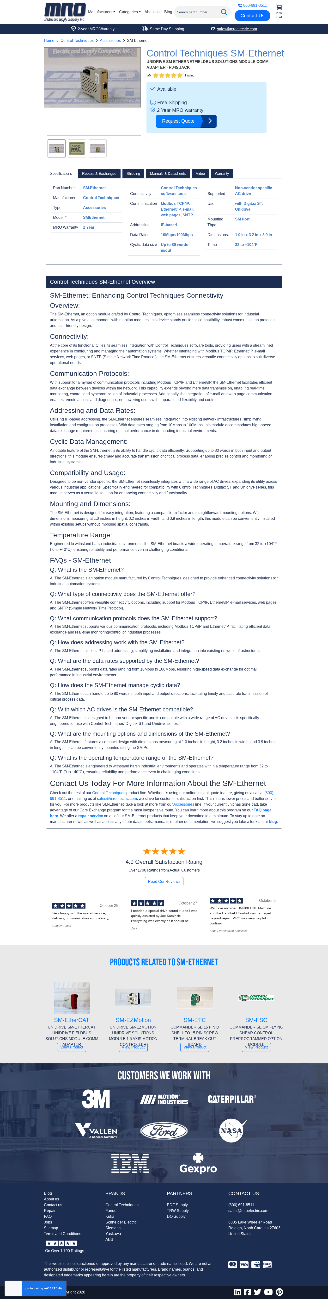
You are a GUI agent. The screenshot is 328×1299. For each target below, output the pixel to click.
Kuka (109, 1216)
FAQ (48, 1216)
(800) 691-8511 (241, 1205)
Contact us (53, 1205)
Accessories (110, 40)
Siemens (113, 1228)
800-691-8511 (255, 5)
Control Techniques (77, 40)
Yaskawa (113, 1234)
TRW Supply (178, 1211)
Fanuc (110, 1211)
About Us (152, 12)
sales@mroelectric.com (117, 799)
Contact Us (252, 15)
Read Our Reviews (164, 881)
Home (49, 40)
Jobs (48, 1222)
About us (51, 1199)
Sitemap (51, 1228)
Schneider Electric (121, 1222)
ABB (109, 1239)
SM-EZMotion (133, 1020)
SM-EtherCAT (71, 1020)
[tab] (61, 173)
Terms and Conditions (62, 1234)
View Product (71, 1047)
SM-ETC (195, 1020)
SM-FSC (256, 1020)
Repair (49, 1211)
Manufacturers (100, 12)
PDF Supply (177, 1205)
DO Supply (176, 1216)
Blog (168, 12)
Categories (128, 12)
